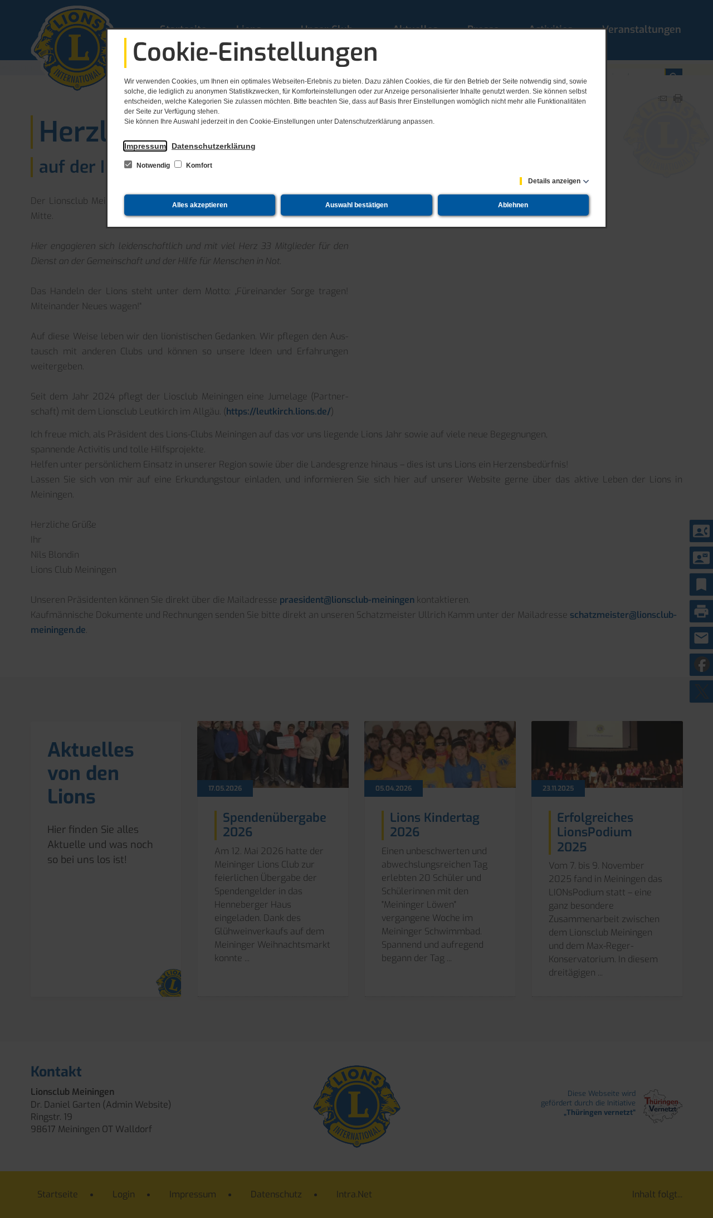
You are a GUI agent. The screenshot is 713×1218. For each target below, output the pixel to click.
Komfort (198, 165)
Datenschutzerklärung (214, 146)
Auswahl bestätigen (356, 205)
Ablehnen (513, 205)
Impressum (145, 146)
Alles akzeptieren (199, 205)
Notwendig (153, 165)
